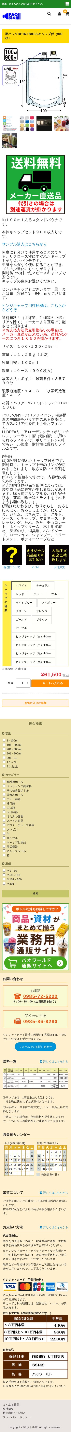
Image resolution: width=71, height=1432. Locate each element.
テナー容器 (13, 799)
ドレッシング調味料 (19, 786)
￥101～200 (14, 879)
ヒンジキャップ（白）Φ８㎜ (33, 644)
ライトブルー (24, 602)
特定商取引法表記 (14, 1412)
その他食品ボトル (17, 790)
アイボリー (49, 602)
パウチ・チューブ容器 (20, 825)
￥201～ (11, 883)
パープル (21, 628)
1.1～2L (11, 762)
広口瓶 (10, 807)
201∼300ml (13, 749)
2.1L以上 (12, 766)
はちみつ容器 (14, 816)
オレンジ (41, 611)
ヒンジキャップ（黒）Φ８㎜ (33, 661)
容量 (8, 733)
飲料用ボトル (14, 781)
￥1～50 (11, 870)
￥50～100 (13, 875)
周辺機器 (12, 846)
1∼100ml (12, 740)
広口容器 (12, 812)
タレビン (12, 829)
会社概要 (8, 1408)
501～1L (11, 757)
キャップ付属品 (16, 842)
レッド (20, 594)
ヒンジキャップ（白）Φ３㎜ (33, 636)
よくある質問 (11, 1404)
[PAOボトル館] (12, 17)
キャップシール (16, 851)
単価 (8, 863)
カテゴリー (12, 774)
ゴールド (21, 619)
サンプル (12, 838)
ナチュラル (43, 585)
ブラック (41, 619)
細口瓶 (10, 803)
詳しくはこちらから (55, 1061)
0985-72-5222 (40, 996)
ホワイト (21, 585)
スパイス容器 (14, 820)
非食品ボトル (14, 794)
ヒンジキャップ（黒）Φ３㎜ (33, 653)
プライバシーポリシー (16, 1417)
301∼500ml (13, 753)
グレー (38, 594)
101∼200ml (13, 744)
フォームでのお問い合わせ (35, 1046)
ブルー (55, 594)
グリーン (21, 611)
